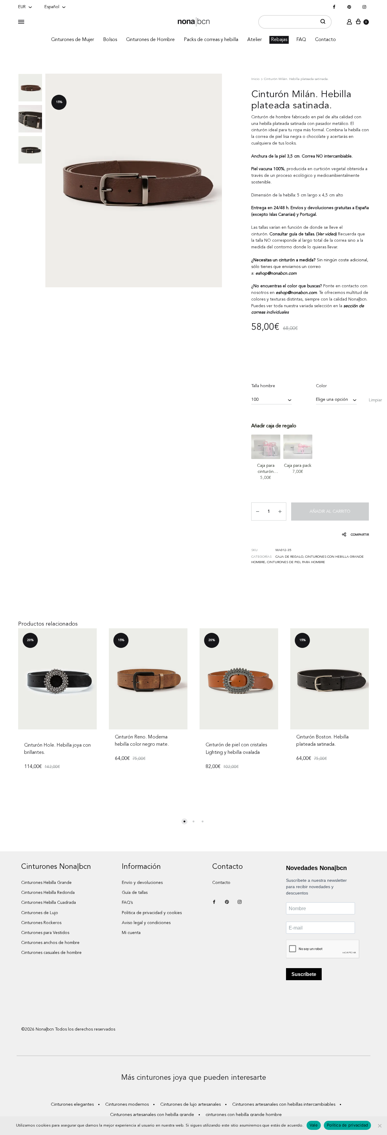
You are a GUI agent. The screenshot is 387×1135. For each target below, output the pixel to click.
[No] (379, 1126)
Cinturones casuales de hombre (51, 953)
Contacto (325, 39)
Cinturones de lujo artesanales (190, 1104)
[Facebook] (334, 7)
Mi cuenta (131, 933)
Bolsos (110, 39)
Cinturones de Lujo (39, 913)
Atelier (254, 39)
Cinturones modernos (127, 1104)
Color (321, 386)
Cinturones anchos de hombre (50, 943)
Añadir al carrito (330, 511)
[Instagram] (364, 7)
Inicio (255, 79)
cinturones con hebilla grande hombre (244, 1115)
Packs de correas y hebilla (211, 39)
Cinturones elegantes (72, 1104)
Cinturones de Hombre (150, 39)
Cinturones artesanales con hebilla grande (152, 1115)
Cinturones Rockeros (41, 923)
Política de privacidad (347, 1125)
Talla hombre (263, 386)
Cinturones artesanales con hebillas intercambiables (283, 1104)
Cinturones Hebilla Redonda (48, 893)
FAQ (301, 39)
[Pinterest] (349, 7)
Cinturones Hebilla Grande (46, 883)
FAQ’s (127, 903)
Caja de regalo (289, 557)
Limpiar (375, 400)
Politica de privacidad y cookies (152, 913)
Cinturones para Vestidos (45, 933)
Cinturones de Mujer (72, 39)
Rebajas (279, 39)
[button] (184, 821)
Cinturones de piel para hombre (296, 562)
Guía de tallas (135, 893)
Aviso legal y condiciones (146, 923)
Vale (314, 1125)
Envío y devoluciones (142, 883)
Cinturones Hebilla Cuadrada (48, 903)
